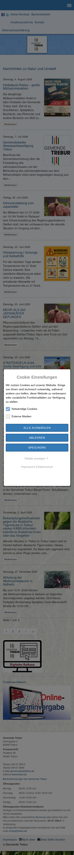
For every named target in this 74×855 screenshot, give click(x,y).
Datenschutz (45, 466)
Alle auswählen (37, 427)
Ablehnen (37, 437)
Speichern (37, 447)
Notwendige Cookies (24, 408)
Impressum (28, 466)
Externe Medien (21, 416)
